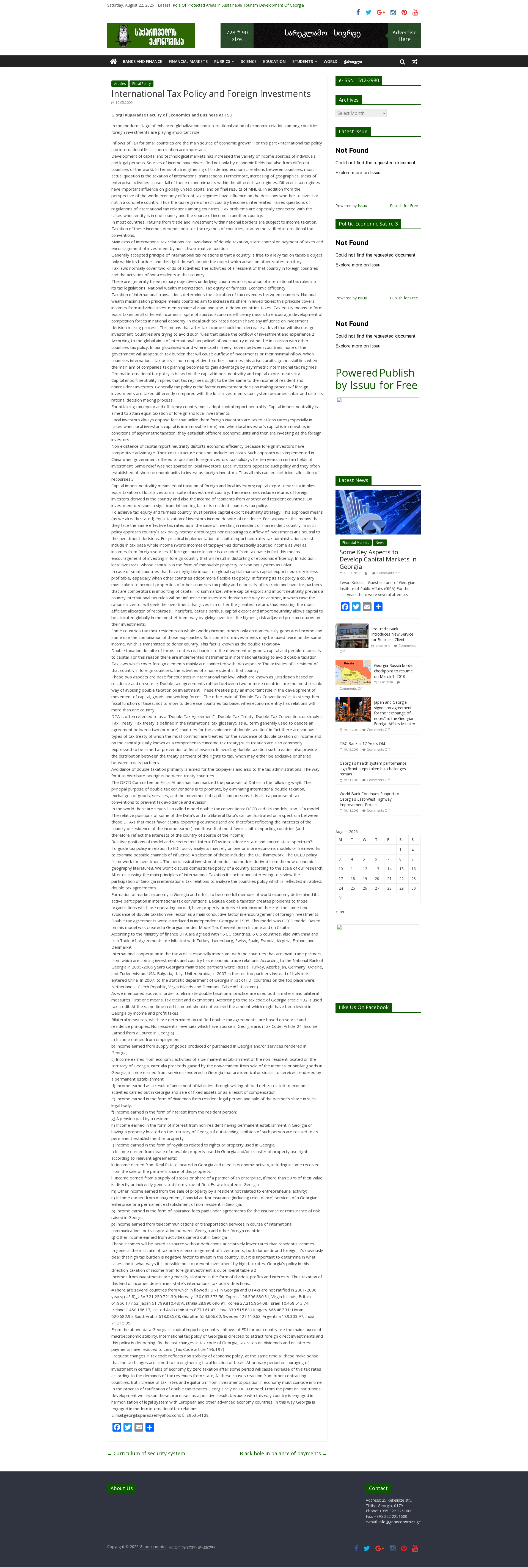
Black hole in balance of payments (283, 1453)
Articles (120, 83)
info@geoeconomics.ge (400, 1521)
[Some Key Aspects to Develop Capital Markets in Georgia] (378, 492)
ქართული (353, 61)
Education (274, 61)
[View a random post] (415, 61)
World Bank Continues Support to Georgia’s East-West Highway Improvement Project (369, 799)
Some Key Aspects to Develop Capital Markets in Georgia (378, 559)
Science (249, 61)
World (330, 61)
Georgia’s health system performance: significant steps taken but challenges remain (373, 768)
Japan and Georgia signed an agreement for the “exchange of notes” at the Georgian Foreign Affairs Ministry (394, 713)
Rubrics (222, 61)
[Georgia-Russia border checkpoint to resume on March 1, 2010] (353, 663)
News (380, 542)
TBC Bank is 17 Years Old (362, 743)
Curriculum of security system (146, 1453)
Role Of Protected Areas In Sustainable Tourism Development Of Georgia (238, 5)
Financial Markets (188, 61)
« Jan (340, 911)
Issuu (362, 205)
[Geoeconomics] (151, 26)
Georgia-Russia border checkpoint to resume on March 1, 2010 (394, 671)
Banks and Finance (142, 61)
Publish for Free (404, 205)
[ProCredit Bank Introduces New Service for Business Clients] (352, 626)
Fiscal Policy (141, 83)
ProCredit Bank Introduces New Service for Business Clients (392, 634)
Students (302, 61)
